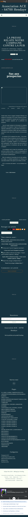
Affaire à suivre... (5, 397)
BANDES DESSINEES (6, 401)
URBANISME (4, 446)
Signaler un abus (16, 477)
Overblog (22, 471)
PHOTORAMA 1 (5, 431)
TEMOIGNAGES (5, 444)
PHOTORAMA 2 (5, 433)
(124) (8, 458)
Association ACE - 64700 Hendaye (14, 7)
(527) (5, 455)
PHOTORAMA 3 (5, 434)
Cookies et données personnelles (10, 480)
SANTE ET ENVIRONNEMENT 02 (9, 438)
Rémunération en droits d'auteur (10, 478)
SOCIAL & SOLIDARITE (7, 443)
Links (2, 428)
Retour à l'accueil (14, 222)
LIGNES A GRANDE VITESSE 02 (9, 423)
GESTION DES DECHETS (7, 416)
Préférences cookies (19, 480)
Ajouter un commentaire (12, 271)
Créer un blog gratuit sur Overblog (20, 475)
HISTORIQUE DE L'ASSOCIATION (9, 417)
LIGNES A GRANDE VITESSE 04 (9, 426)
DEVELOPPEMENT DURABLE (8, 411)
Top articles (6, 477)
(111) (4, 460)
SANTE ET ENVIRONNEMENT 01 (9, 436)
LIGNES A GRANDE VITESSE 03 (9, 424)
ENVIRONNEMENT (6, 414)
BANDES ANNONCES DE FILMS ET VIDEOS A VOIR (13, 399)
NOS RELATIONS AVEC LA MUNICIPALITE (11, 429)
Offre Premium (19, 478)
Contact (11, 477)
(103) (5, 462)
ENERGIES (4, 412)
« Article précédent (5, 219)
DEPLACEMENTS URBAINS (8, 409)
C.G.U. (21, 477)
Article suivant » (23, 219)
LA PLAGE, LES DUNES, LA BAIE (9, 419)
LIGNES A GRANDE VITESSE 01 (9, 421)
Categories (19, 48)
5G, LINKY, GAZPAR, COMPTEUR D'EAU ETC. (12, 392)
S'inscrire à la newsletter (6, 232)
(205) (8, 456)
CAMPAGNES (4, 402)
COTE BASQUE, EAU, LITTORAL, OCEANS (11, 407)
